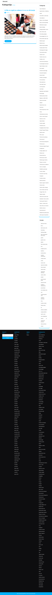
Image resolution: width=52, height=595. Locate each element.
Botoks (41, 27)
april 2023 (16, 405)
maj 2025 (15, 363)
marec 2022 (16, 426)
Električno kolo (42, 43)
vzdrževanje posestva (43, 321)
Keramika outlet (42, 70)
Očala (41, 111)
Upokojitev (41, 198)
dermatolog (43, 230)
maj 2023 (15, 403)
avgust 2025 (16, 357)
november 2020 (17, 455)
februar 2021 (16, 449)
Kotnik (43, 75)
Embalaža (46, 45)
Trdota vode (42, 196)
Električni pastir (42, 40)
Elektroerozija (42, 45)
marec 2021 (16, 447)
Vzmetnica (46, 205)
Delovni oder (44, 31)
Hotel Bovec (46, 61)
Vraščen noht (45, 203)
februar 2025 (16, 369)
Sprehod (47, 182)
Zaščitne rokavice (42, 577)
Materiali (46, 91)
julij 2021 (15, 439)
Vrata (40, 205)
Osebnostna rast (42, 125)
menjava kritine (43, 258)
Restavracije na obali (43, 157)
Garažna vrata (42, 54)
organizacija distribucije (43, 272)
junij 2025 (16, 361)
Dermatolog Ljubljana (42, 367)
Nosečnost (41, 107)
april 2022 (16, 424)
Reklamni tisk (41, 506)
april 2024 (16, 384)
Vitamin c (41, 203)
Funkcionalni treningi (43, 52)
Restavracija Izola (43, 155)
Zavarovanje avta (42, 210)
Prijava (28, 334)
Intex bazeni (46, 63)
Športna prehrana (42, 180)
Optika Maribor (41, 470)
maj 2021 (15, 443)
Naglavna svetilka (43, 98)
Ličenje (44, 84)
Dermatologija (42, 36)
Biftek (47, 22)
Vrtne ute (43, 205)
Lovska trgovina (42, 86)
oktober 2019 (16, 470)
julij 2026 (15, 336)
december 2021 (17, 432)
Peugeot (43, 130)
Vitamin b (45, 201)
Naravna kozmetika (43, 100)
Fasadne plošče (42, 47)
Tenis (47, 189)
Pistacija (46, 130)
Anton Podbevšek (43, 8)
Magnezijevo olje (42, 91)
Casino (47, 29)
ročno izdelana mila (44, 290)
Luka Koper (41, 434)
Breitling (43, 27)
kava (41, 246)
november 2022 (17, 413)
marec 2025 (16, 367)
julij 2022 (15, 418)
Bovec (42, 225)
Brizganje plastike (43, 29)
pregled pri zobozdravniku (43, 285)
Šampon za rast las (43, 162)
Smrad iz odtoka (42, 171)
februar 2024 (16, 388)
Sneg (46, 173)
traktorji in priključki (44, 309)
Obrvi (47, 109)
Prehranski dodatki (43, 146)
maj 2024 (15, 382)
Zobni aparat (42, 214)
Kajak (40, 405)
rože (41, 292)
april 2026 (16, 342)
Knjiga (46, 70)
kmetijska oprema (44, 248)
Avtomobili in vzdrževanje (44, 15)
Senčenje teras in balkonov (44, 164)
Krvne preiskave (42, 79)
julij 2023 (15, 399)
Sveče (41, 189)
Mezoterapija (42, 93)
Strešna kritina (42, 185)
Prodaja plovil (42, 148)
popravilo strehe (43, 282)
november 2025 (17, 352)
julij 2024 (15, 378)
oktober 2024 (16, 373)
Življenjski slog (42, 212)
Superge (46, 187)
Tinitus (40, 550)
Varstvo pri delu (46, 198)
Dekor (41, 31)
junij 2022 (16, 420)
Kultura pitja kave (42, 82)
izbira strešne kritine (44, 244)
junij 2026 (16, 338)
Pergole (41, 130)
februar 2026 (16, 346)
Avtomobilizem (41, 344)
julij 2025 (15, 359)
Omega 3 (45, 116)
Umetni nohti (46, 196)
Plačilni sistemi (42, 132)
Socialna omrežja (42, 178)
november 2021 (17, 434)
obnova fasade (43, 267)
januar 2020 (16, 468)
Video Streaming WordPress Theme (23, 593)
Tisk (39, 552)
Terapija (40, 548)
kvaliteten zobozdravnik (43, 256)
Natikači (41, 102)
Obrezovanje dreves (43, 109)
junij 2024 (16, 380)
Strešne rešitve (42, 187)
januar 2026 (16, 348)
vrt (46, 318)
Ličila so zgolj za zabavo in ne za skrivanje (20, 10)
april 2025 (16, 365)
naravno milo (43, 262)
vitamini (42, 318)
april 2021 (16, 445)
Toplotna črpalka (42, 194)
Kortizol (41, 75)
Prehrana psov (42, 143)
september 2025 (17, 355)
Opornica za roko (42, 118)
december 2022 (17, 411)
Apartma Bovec (42, 11)
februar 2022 (16, 428)
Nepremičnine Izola (42, 453)
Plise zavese (42, 134)
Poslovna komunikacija (42, 491)
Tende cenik (44, 189)
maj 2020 (15, 464)
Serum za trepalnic (43, 166)
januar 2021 (16, 451)
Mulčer (46, 95)
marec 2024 (16, 386)
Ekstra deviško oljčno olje (44, 38)
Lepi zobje (41, 84)
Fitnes (46, 47)
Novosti (5, 1)
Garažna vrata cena (43, 56)
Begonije (46, 20)
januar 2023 (16, 409)
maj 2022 (15, 422)
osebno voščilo (43, 274)
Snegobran (40, 527)
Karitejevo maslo (41, 407)
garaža (42, 237)
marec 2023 (16, 407)
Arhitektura (47, 11)
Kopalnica (45, 72)
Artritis (41, 13)
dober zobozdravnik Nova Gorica (44, 235)
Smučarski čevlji (42, 173)
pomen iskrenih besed (43, 280)
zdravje (42, 326)
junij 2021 (16, 441)
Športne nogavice (42, 182)
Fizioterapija (41, 386)
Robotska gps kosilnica (43, 159)
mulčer (42, 260)
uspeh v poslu (43, 314)
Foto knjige (40, 388)
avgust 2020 (16, 460)
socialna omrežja (43, 303)
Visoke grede (42, 201)
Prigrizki (47, 146)
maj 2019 (15, 472)
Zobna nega (47, 212)
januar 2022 (16, 430)
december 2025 (17, 350)
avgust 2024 (16, 376)
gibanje (42, 242)
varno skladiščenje (44, 316)
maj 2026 (15, 340)
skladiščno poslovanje (42, 298)
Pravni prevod (42, 139)
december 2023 (17, 392)
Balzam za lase (42, 20)
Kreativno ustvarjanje (43, 77)
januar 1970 (16, 474)
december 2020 (17, 453)
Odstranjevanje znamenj (44, 114)
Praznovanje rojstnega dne (44, 141)
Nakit (47, 98)
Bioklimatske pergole (43, 24)
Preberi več (9, 41)
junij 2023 (16, 401)
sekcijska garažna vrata (44, 295)
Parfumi (45, 127)
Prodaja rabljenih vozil (43, 150)
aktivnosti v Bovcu (44, 223)
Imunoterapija (42, 63)
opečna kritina (43, 269)
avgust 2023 (16, 397)
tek (41, 307)
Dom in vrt (46, 36)
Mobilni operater (42, 95)
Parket (47, 127)
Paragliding (41, 127)
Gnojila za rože (42, 59)
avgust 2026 (16, 334)
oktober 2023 (16, 394)
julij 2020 (15, 462)
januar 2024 (16, 390)
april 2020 (16, 466)
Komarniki (41, 72)
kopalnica (42, 250)
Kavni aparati (42, 68)
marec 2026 (16, 344)
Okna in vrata (42, 116)
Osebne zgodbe (42, 123)
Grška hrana (42, 61)
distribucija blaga (43, 232)
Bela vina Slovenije (43, 22)
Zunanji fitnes (46, 214)
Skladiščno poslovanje (43, 169)
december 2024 (17, 371)
